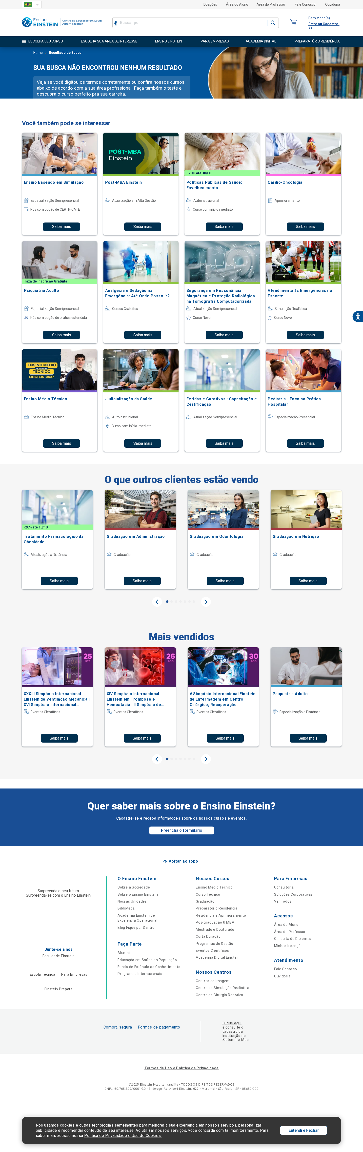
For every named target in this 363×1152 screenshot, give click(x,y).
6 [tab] (189, 601)
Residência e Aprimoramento (221, 915)
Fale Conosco (305, 4)
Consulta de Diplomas (292, 939)
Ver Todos (282, 901)
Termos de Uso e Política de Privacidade (181, 1068)
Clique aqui (232, 1023)
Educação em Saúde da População (147, 960)
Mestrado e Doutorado (215, 929)
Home (38, 53)
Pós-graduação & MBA (215, 922)
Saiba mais (61, 226)
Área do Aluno (237, 4)
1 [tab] (167, 601)
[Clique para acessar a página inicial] (62, 28)
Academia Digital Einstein (218, 957)
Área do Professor (271, 4)
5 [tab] (185, 601)
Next (206, 602)
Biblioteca (126, 908)
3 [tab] (176, 601)
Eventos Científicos (212, 950)
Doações (210, 4)
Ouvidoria (332, 4)
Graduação (205, 901)
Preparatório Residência (216, 908)
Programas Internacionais (140, 974)
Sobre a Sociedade (134, 887)
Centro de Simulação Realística (222, 988)
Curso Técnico (208, 894)
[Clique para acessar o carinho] (294, 22)
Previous (157, 602)
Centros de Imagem (213, 981)
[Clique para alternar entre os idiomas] (32, 4)
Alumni (124, 953)
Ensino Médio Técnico (214, 887)
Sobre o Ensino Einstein (138, 894)
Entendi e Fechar (304, 1130)
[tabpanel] (57, 539)
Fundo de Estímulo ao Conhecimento (149, 967)
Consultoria (284, 887)
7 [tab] (194, 601)
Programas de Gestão (214, 944)
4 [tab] (180, 601)
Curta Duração (208, 936)
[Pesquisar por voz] (116, 23)
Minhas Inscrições (289, 946)
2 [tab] (171, 601)
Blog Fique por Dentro (136, 928)
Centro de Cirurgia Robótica (219, 995)
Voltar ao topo (183, 861)
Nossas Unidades (132, 901)
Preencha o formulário (181, 830)
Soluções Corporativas (293, 894)
